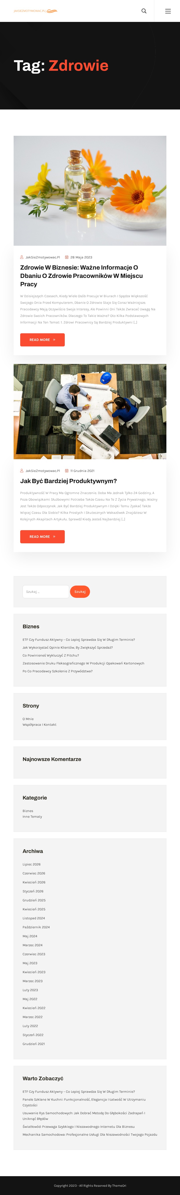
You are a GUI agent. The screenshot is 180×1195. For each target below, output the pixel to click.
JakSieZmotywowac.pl (42, 257)
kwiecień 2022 (34, 1008)
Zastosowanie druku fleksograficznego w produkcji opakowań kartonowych (83, 663)
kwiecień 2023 (34, 972)
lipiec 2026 (32, 864)
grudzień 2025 (34, 900)
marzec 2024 (33, 945)
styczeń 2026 (33, 891)
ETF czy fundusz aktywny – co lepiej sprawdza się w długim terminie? (79, 639)
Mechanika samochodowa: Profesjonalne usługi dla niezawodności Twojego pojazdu (90, 1134)
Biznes (28, 811)
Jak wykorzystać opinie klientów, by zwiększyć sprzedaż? (68, 647)
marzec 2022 (33, 1017)
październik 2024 (36, 927)
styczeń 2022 (33, 1035)
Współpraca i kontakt (39, 724)
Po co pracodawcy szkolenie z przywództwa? (58, 671)
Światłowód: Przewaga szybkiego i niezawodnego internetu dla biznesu (79, 1126)
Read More (40, 340)
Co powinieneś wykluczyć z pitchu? (51, 655)
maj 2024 (30, 936)
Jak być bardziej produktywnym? (68, 481)
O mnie (28, 719)
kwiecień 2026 (34, 882)
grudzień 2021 (34, 1044)
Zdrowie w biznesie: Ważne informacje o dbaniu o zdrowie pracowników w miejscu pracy (81, 276)
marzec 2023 (33, 981)
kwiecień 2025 (34, 909)
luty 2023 (30, 990)
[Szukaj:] (46, 591)
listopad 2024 (34, 918)
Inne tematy (32, 816)
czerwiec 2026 (34, 873)
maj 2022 (30, 999)
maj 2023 (30, 963)
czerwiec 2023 (34, 954)
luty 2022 (30, 1026)
